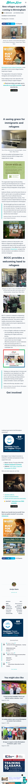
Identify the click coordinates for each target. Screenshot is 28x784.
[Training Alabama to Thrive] (14, 762)
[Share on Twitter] (13, 24)
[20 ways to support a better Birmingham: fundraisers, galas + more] (14, 733)
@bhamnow (5, 516)
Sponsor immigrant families (11, 496)
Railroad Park (8, 657)
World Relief (14, 249)
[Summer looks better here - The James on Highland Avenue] (14, 546)
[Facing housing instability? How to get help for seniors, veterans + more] (14, 687)
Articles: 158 (14, 592)
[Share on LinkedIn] (8, 24)
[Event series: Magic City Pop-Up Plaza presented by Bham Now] (14, 653)
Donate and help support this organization (15, 498)
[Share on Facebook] (4, 24)
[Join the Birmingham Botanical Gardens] (14, 170)
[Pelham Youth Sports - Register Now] (14, 303)
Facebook (19, 464)
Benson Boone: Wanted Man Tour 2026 (16, 664)
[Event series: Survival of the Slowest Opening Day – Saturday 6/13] (14, 643)
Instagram (12, 464)
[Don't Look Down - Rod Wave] (14, 482)
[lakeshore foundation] (14, 358)
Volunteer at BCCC (9, 494)
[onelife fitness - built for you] (14, 55)
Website (7, 464)
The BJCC (8, 666)
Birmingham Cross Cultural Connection (12, 67)
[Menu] (25, 2)
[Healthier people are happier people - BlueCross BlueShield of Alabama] (14, 443)
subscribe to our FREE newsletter (12, 85)
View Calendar (14, 669)
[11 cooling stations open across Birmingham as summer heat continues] (14, 710)
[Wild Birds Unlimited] (14, 229)
